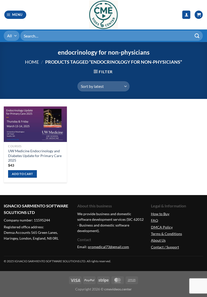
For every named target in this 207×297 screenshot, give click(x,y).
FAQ (154, 220)
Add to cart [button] (22, 173)
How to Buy (160, 214)
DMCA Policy (162, 227)
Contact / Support (165, 247)
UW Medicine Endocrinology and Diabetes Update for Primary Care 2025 (35, 155)
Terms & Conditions (166, 234)
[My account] (186, 15)
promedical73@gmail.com (108, 247)
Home (32, 62)
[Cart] (199, 15)
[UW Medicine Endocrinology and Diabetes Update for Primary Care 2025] (35, 124)
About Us (158, 240)
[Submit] (197, 36)
